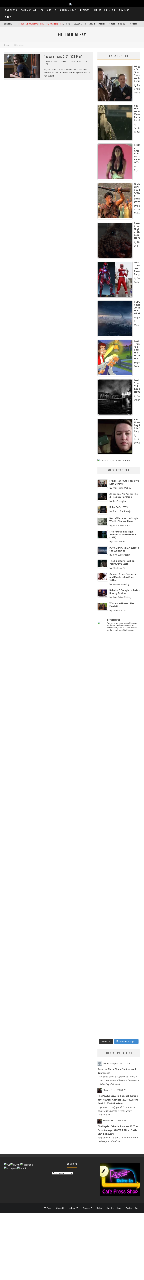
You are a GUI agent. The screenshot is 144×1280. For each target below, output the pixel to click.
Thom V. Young (51, 61)
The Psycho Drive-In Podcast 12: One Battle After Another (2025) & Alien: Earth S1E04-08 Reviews (117, 1099)
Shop (8, 17)
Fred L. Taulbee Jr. (121, 511)
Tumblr (111, 24)
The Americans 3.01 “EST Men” (63, 56)
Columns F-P (48, 10)
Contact (134, 24)
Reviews (85, 10)
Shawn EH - (114, 1090)
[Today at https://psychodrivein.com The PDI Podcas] (104, 696)
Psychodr (139, 170)
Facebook (77, 24)
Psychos (124, 10)
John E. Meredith (121, 525)
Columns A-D (29, 10)
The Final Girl (119, 568)
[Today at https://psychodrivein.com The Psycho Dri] (133, 707)
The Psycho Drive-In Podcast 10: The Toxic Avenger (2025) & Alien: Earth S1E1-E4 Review (117, 1130)
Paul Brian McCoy (138, 89)
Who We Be (123, 24)
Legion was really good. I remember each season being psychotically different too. (116, 1111)
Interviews (100, 10)
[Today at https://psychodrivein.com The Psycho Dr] (118, 845)
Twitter (101, 24)
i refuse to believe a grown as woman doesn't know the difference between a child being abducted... (118, 1080)
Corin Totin (118, 541)
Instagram (90, 24)
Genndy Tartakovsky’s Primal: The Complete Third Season (44, 24)
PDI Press (11, 10)
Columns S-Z (68, 10)
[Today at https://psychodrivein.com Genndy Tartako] (133, 847)
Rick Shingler (119, 501)
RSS (68, 24)
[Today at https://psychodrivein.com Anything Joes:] (118, 705)
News (112, 10)
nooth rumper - (116, 1063)
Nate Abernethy (120, 584)
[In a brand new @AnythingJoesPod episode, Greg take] (133, 951)
